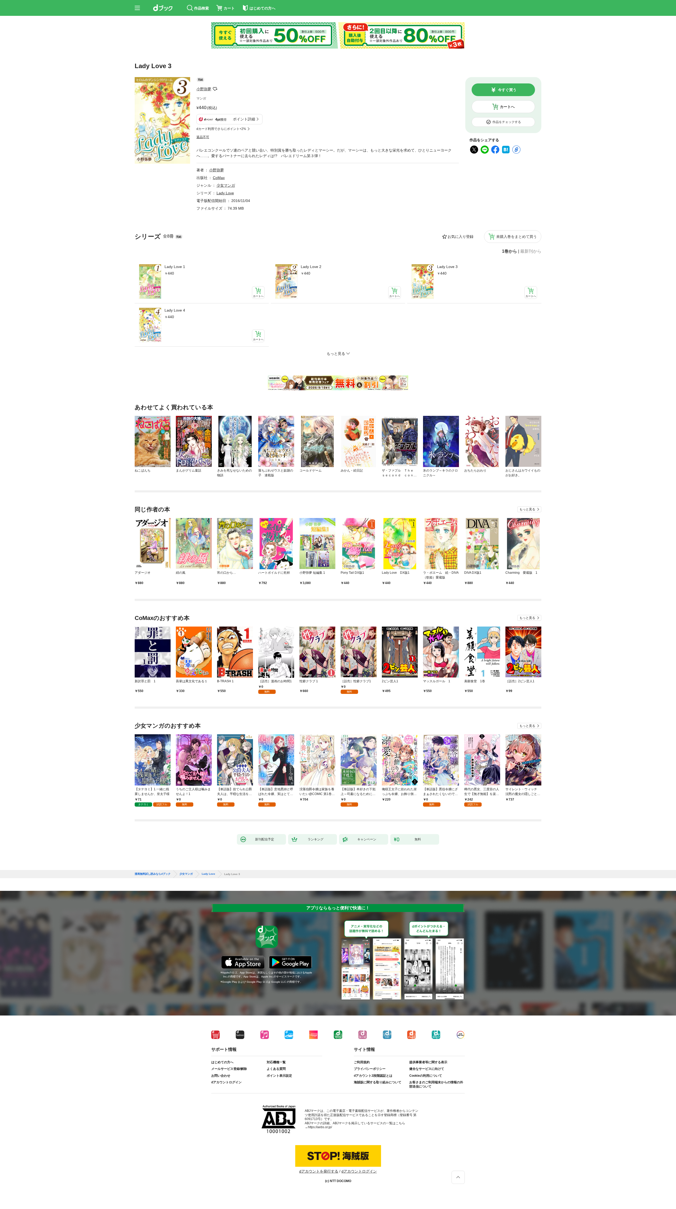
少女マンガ (226, 185)
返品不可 (202, 137)
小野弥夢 (203, 89)
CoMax (219, 178)
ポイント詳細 (244, 119)
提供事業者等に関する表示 (428, 1062)
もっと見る (527, 509)
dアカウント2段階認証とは (373, 1076)
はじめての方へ (222, 1062)
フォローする (215, 89)
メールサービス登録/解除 (229, 1069)
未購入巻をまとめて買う (516, 236)
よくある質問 (276, 1069)
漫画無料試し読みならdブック (153, 874)
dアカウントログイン (226, 1082)
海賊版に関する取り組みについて (377, 1082)
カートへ (507, 107)
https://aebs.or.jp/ (320, 1127)
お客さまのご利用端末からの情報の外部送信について (436, 1084)
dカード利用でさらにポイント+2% (221, 129)
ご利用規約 (362, 1062)
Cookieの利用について (425, 1076)
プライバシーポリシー (370, 1069)
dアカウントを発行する (318, 1171)
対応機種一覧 (276, 1062)
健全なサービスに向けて (426, 1069)
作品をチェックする (506, 122)
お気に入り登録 (460, 236)
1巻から (509, 251)
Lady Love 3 (447, 267)
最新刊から (530, 251)
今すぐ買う (507, 90)
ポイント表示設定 (279, 1076)
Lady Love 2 (311, 267)
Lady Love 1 (175, 267)
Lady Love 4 (175, 310)
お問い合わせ (220, 1076)
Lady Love (225, 193)
